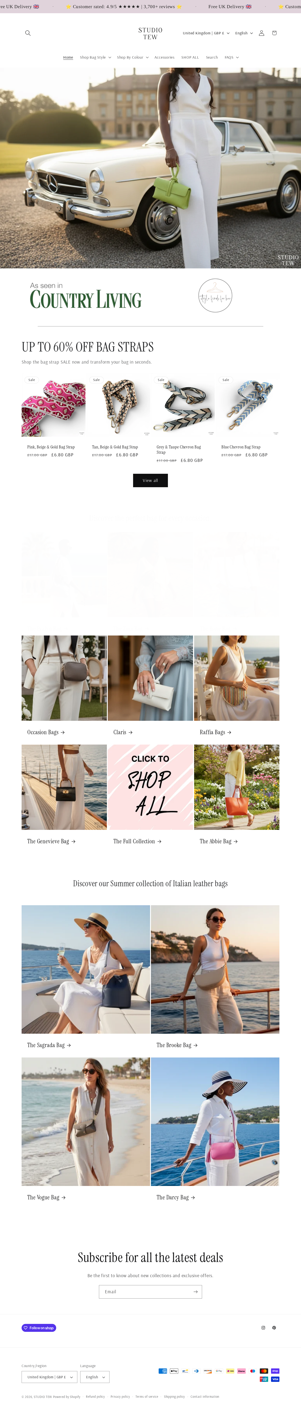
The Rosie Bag (215, 629)
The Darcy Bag (173, 1197)
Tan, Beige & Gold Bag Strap (115, 447)
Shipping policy (174, 1397)
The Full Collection (134, 841)
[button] (28, 33)
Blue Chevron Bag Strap (241, 447)
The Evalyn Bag (44, 629)
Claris (119, 732)
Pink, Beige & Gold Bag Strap (51, 447)
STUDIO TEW (43, 1397)
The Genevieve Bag (48, 841)
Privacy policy (120, 1397)
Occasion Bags (43, 732)
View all (150, 480)
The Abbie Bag (216, 841)
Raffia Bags (212, 732)
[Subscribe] (195, 1292)
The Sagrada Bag (46, 1045)
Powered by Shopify (66, 1397)
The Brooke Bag (174, 1045)
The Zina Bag (128, 629)
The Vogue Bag (43, 1197)
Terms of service (147, 1397)
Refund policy (95, 1397)
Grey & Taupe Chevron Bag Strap (179, 449)
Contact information (205, 1397)
